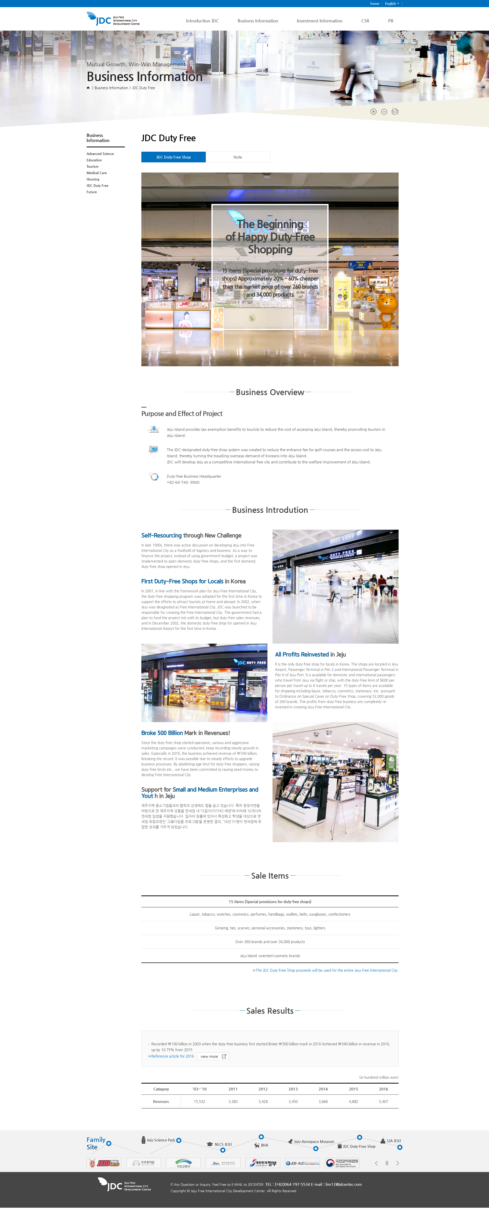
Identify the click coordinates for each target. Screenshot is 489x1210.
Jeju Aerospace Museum (314, 1141)
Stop (387, 1163)
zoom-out (384, 111)
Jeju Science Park (161, 1140)
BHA (264, 1145)
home (374, 3)
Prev (376, 1163)
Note (238, 157)
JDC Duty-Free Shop (173, 157)
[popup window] (104, 1167)
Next (397, 1163)
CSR (365, 20)
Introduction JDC (202, 20)
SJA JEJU (394, 1141)
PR (390, 20)
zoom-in (373, 111)
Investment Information (320, 20)
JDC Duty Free (97, 185)
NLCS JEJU (223, 1144)
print (395, 111)
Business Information (258, 20)
